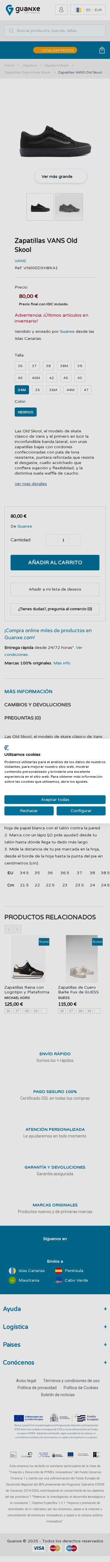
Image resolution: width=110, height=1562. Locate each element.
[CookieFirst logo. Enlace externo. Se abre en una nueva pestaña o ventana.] (6, 748)
